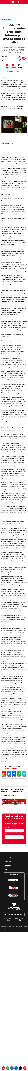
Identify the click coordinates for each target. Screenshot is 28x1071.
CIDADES (22, 6)
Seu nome (7, 827)
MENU (6, 2)
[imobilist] (3, 1068)
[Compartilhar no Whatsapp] (7, 1068)
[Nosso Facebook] (9, 914)
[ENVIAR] (14, 842)
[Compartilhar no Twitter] (20, 1068)
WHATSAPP (6, 6)
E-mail (6, 833)
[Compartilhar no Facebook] (12, 1068)
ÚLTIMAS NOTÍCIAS (14, 6)
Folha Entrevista (6, 19)
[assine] (24, 1068)
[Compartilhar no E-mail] (21, 914)
